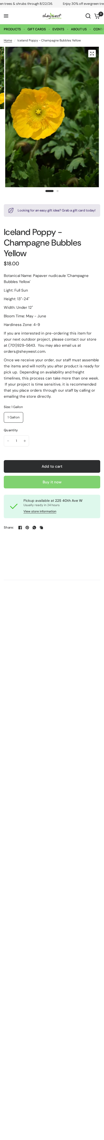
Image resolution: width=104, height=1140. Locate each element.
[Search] (88, 16)
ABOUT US (79, 29)
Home (8, 40)
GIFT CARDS (37, 29)
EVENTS (58, 29)
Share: (9, 527)
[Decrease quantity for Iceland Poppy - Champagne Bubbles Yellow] (8, 441)
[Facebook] (20, 528)
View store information (39, 511)
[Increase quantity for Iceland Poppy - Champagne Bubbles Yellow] (25, 441)
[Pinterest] (27, 528)
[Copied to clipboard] (41, 528)
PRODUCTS (12, 29)
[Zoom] (92, 53)
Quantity (11, 430)
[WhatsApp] (34, 528)
